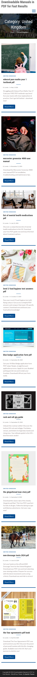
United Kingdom (9, 76)
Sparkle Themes (29, 674)
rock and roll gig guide (13, 417)
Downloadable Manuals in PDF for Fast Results (17, 4)
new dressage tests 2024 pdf (16, 555)
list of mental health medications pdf (18, 216)
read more (9, 107)
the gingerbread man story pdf (16, 492)
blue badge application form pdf (17, 355)
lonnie (6, 87)
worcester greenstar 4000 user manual (17, 160)
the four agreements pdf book (16, 632)
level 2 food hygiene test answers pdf (18, 290)
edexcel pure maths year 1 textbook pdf (15, 81)
